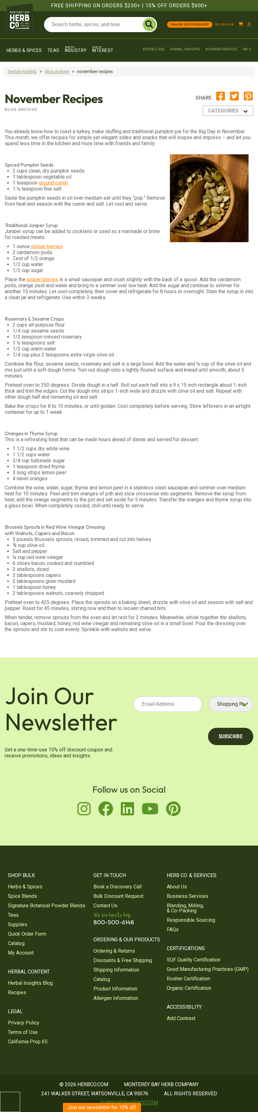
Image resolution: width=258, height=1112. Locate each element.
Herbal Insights (185, 49)
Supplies (17, 924)
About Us (177, 887)
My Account (21, 953)
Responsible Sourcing (191, 920)
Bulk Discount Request (118, 896)
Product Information (115, 989)
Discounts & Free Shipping (122, 960)
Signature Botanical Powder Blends (46, 906)
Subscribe (231, 736)
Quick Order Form (27, 934)
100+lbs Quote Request (189, 24)
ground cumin (53, 183)
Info (247, 49)
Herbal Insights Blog (30, 983)
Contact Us (105, 906)
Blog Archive (57, 71)
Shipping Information (116, 970)
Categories (223, 111)
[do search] (149, 24)
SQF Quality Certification (193, 960)
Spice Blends (22, 896)
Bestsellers (154, 49)
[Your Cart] (241, 24)
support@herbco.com (129, 1103)
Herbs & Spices (24, 50)
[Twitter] (234, 99)
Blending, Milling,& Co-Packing (185, 908)
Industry (76, 49)
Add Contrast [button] (181, 1018)
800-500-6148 (224, 24)
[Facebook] (221, 99)
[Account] (249, 24)
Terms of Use (23, 1032)
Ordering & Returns (114, 951)
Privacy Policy (23, 1023)
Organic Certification (189, 988)
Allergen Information (115, 998)
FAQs (173, 929)
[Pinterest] (248, 99)
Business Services (221, 49)
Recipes (17, 992)
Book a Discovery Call (117, 887)
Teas (53, 50)
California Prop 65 (28, 1042)
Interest (103, 49)
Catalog (16, 943)
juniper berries (47, 246)
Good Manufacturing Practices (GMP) (208, 969)
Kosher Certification (188, 979)
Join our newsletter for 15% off (102, 1107)
